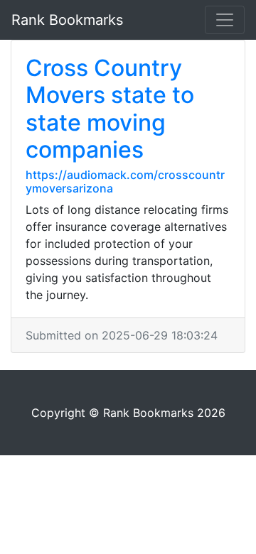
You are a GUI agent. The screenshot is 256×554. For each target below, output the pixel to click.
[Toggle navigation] (225, 20)
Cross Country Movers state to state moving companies (110, 108)
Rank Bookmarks (67, 19)
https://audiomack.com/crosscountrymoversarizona (125, 181)
